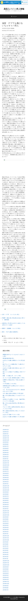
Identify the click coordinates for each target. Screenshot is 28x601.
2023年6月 (6, 498)
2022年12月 (6, 510)
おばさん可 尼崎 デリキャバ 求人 (11, 414)
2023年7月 (6, 496)
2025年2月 (5, 456)
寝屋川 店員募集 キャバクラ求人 (11, 328)
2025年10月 (6, 440)
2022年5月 (5, 525)
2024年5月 (6, 475)
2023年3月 (6, 504)
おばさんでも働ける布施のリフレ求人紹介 (14, 416)
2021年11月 (6, 538)
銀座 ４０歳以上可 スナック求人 (12, 375)
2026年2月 (6, 431)
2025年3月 (6, 454)
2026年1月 (5, 433)
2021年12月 (6, 535)
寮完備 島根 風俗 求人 (8, 358)
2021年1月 (5, 558)
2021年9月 (5, 542)
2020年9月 (6, 567)
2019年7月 (5, 590)
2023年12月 (6, 486)
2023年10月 (6, 490)
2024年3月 (6, 479)
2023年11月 (6, 488)
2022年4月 (6, 527)
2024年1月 (5, 483)
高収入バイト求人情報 (14, 9)
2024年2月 (6, 481)
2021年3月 (5, 554)
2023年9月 (6, 492)
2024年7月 (6, 471)
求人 (5, 336)
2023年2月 (6, 506)
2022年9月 (6, 517)
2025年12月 (6, 436)
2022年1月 (5, 533)
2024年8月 (6, 469)
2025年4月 (6, 452)
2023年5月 (6, 500)
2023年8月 (6, 494)
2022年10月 (6, 515)
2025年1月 (5, 458)
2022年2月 (5, 531)
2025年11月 (6, 438)
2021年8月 (5, 544)
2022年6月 (6, 523)
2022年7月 (5, 521)
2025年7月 (5, 446)
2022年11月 (6, 513)
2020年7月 (6, 571)
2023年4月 (6, 502)
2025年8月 (5, 444)
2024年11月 (6, 463)
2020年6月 (6, 573)
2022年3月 (6, 529)
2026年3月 (6, 429)
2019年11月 (6, 581)
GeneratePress (14, 598)
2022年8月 (5, 519)
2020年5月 (6, 575)
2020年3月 (6, 579)
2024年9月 (6, 467)
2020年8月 (6, 569)
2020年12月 (6, 560)
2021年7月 (5, 546)
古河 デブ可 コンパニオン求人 (10, 314)
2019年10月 (6, 583)
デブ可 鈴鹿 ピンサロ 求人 (9, 383)
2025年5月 (5, 450)
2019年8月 (5, 587)
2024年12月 (6, 461)
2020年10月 (6, 565)
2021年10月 (6, 540)
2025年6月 (6, 448)
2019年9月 (5, 585)
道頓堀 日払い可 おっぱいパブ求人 (13, 342)
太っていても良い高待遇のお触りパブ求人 (14, 377)
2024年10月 (6, 465)
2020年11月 (6, 562)
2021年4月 (5, 552)
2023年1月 (5, 508)
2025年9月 (6, 442)
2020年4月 (6, 577)
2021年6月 (5, 548)
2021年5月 (5, 550)
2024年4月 (6, 477)
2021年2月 (5, 556)
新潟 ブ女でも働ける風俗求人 (10, 332)
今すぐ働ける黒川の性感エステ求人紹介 (13, 393)
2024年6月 (6, 473)
